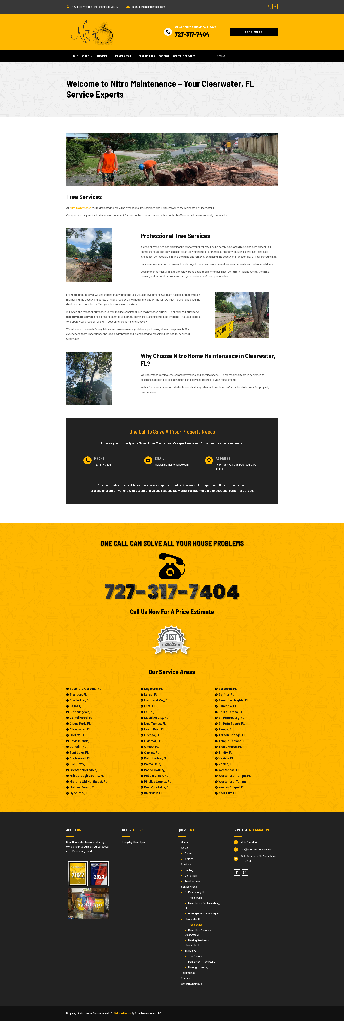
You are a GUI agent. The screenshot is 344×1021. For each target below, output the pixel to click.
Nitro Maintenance (80, 208)
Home (75, 56)
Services (102, 56)
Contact (164, 56)
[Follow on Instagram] (275, 6)
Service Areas (122, 56)
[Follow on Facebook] (268, 6)
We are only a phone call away (195, 27)
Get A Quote (253, 31)
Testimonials (146, 56)
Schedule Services (184, 56)
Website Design (122, 1013)
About (85, 56)
